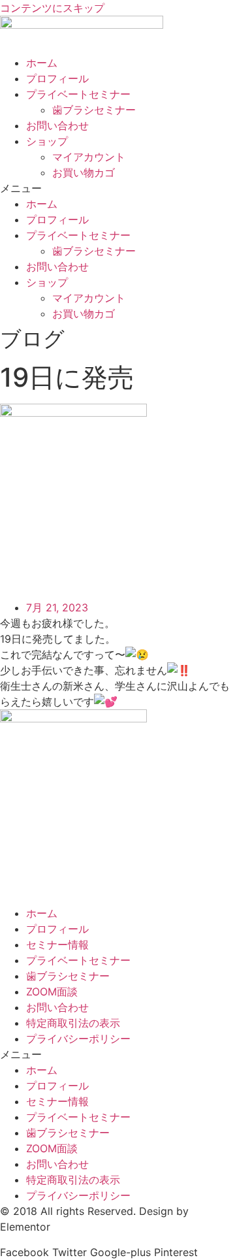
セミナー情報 (57, 944)
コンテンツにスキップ (52, 7)
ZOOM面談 (52, 991)
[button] (117, 188)
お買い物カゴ (83, 172)
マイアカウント (88, 156)
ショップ (47, 141)
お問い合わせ (57, 125)
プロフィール (57, 78)
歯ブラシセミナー (94, 109)
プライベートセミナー (78, 94)
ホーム (41, 62)
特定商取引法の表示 (73, 1022)
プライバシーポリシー (78, 1038)
